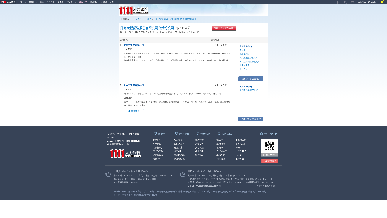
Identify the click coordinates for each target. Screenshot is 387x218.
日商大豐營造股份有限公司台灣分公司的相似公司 (175, 19)
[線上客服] (382, 2)
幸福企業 (83, 2)
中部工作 (22, 2)
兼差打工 (50, 2)
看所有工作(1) (246, 86)
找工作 (148, 19)
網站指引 (157, 140)
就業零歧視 (179, 159)
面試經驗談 (221, 151)
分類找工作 (71, 2)
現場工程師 (244, 54)
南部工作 (33, 2)
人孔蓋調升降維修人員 (249, 61)
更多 (112, 2)
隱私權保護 (158, 155)
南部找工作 (241, 143)
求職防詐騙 (179, 155)
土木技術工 (244, 65)
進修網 (60, 2)
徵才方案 (199, 140)
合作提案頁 (158, 147)
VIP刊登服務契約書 (266, 186)
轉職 (42, 2)
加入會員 (372, 2)
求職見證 (157, 159)
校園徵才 (94, 2)
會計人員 (243, 69)
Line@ (239, 155)
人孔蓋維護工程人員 (248, 58)
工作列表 (240, 159)
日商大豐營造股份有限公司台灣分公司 (147, 28)
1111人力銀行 (134, 10)
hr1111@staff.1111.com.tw (208, 186)
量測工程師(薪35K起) (249, 90)
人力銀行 (7, 2)
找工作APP (241, 151)
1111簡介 (157, 143)
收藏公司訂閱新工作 (223, 28)
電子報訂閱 (158, 151)
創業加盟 (220, 159)
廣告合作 (199, 143)
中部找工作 (241, 140)
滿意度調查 (270, 161)
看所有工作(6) (246, 46)
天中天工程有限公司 (134, 85)
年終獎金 (135, 111)
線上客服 (199, 151)
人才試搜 (199, 147)
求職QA (177, 151)
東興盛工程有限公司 (134, 45)
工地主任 (243, 50)
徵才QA (199, 155)
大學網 (104, 2)
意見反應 (178, 147)
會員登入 (362, 2)
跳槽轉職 (220, 143)
